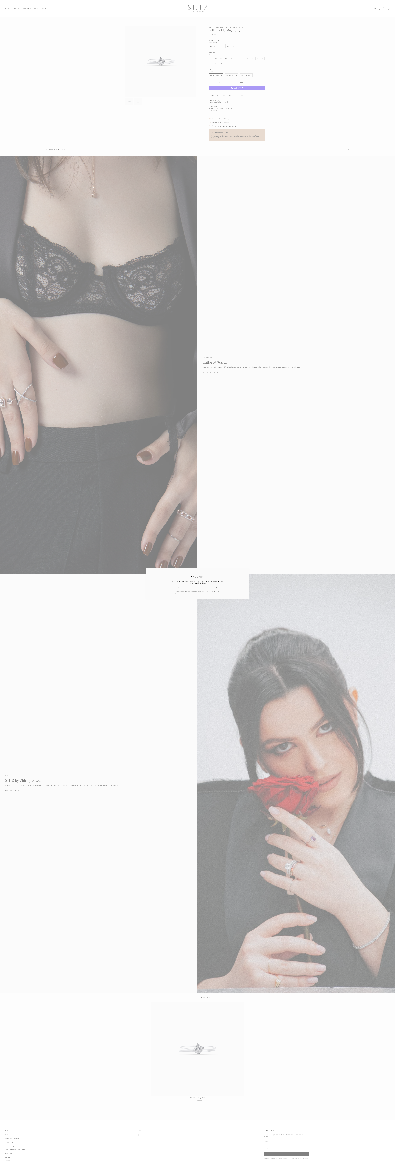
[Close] (246, 571)
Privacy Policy (204, 591)
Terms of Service (214, 591)
